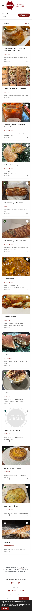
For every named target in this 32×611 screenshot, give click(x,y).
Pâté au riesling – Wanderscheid (15, 241)
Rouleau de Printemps (11, 165)
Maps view (25, 15)
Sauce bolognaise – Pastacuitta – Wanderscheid (15, 126)
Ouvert (4, 17)
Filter (3, 14)
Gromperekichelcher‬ (11, 506)
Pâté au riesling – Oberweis (13, 203)
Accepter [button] (5, 608)
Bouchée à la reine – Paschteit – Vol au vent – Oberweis (15, 49)
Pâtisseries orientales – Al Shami (15, 89)
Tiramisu (6, 354)
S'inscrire (24, 599)
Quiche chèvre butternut (12, 468)
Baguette (7, 542)
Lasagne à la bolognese (12, 430)
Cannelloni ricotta (10, 317)
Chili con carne (9, 279)
